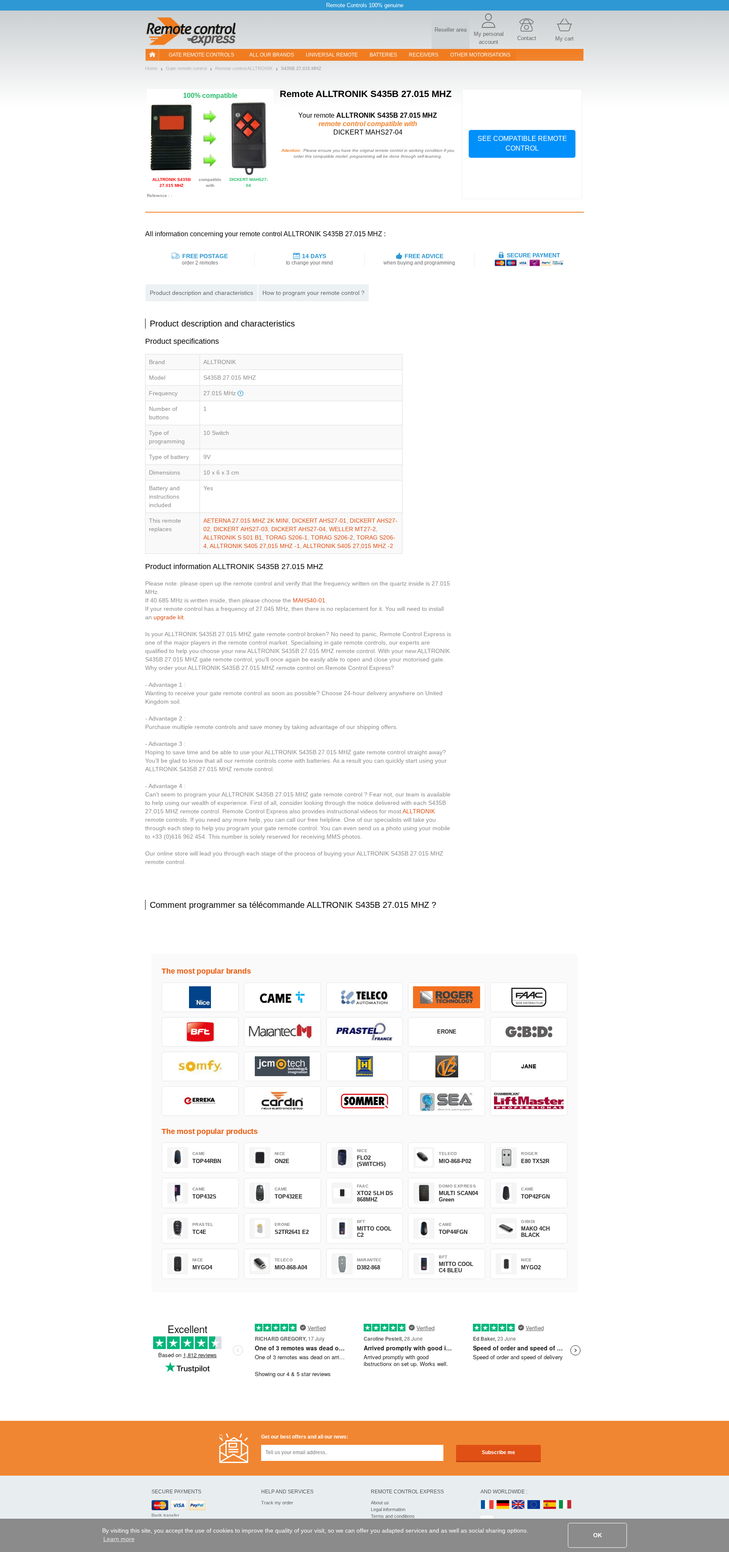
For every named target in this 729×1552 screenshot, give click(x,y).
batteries (383, 55)
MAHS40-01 (309, 600)
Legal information (388, 1509)
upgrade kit (169, 617)
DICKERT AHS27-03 (240, 529)
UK (518, 1505)
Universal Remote (332, 55)
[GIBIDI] (528, 1032)
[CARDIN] (282, 1101)
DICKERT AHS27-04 (298, 529)
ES (549, 1505)
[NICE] (200, 997)
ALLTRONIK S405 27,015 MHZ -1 (255, 546)
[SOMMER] (364, 1101)
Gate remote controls (201, 55)
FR (487, 1505)
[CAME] (282, 997)
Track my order (277, 1502)
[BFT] (200, 1032)
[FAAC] (528, 997)
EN (534, 1505)
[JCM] (282, 1066)
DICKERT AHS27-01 (319, 520)
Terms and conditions (393, 1516)
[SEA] (446, 1101)
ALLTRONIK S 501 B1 (232, 537)
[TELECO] (364, 997)
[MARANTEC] (282, 1032)
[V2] (446, 1066)
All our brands (271, 55)
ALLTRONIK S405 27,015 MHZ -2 (348, 546)
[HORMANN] (364, 1066)
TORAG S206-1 (286, 537)
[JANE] (528, 1066)
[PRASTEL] (364, 1032)
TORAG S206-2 (332, 537)
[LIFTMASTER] (528, 1101)
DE (503, 1505)
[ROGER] (446, 997)
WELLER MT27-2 (352, 529)
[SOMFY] (200, 1066)
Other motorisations (480, 55)
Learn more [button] (119, 1539)
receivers (423, 55)
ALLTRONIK (418, 811)
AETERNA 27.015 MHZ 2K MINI (246, 520)
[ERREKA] (200, 1101)
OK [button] (597, 1535)
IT (565, 1505)
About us (380, 1502)
